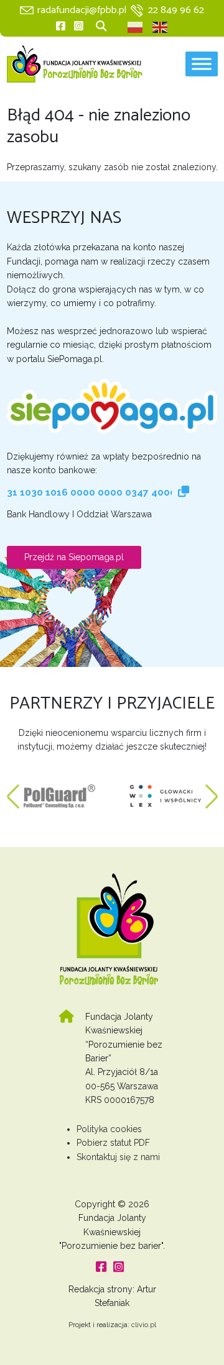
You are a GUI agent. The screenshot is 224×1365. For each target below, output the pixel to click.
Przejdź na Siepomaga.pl (74, 557)
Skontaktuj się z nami (118, 1157)
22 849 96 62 (176, 10)
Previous (13, 790)
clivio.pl (143, 1324)
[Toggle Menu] (202, 64)
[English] (160, 27)
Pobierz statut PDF (113, 1143)
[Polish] (136, 27)
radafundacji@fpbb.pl (81, 10)
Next (211, 790)
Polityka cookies (109, 1129)
